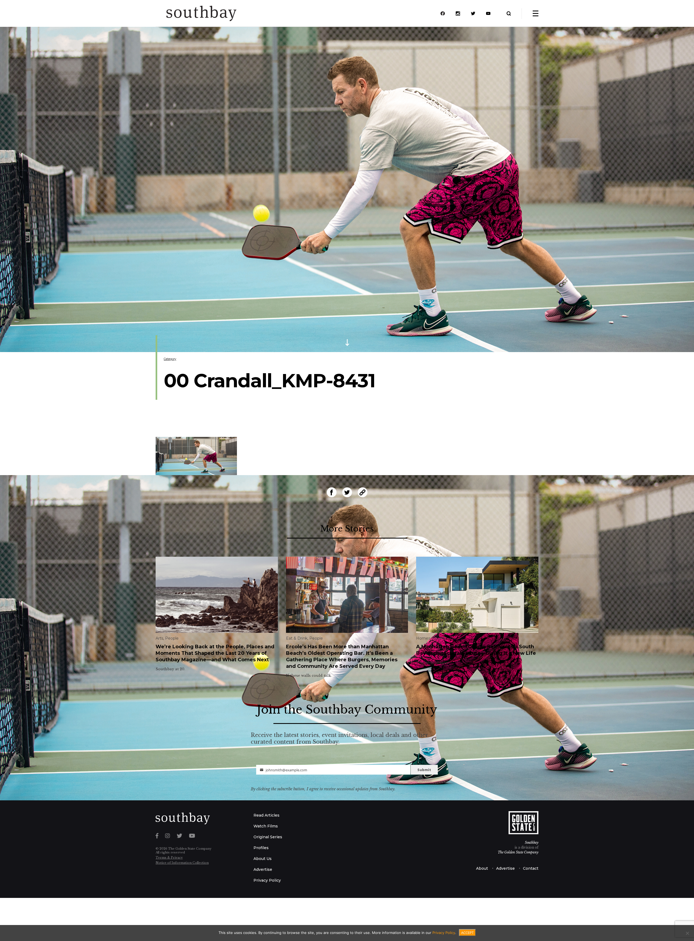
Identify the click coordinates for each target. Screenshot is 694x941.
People (172, 638)
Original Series (267, 836)
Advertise (262, 869)
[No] (687, 933)
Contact (530, 868)
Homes (423, 638)
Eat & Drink (296, 638)
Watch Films (265, 826)
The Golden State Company (518, 852)
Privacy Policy (267, 880)
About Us (262, 858)
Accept (467, 932)
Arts (159, 638)
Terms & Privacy (169, 857)
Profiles (261, 847)
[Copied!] (363, 492)
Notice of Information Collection (182, 863)
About (482, 868)
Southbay (531, 842)
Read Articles (266, 815)
